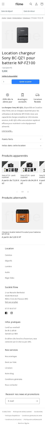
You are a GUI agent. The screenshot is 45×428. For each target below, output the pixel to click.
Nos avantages (11, 356)
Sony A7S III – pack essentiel (28, 176)
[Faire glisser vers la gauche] (17, 192)
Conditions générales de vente (32, 416)
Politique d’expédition (12, 416)
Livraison (8, 368)
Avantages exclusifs (22, 100)
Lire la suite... (7, 131)
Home (4, 18)
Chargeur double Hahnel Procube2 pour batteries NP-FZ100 (21, 233)
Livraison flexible (38, 100)
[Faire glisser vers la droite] (28, 192)
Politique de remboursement (22, 412)
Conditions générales (13, 379)
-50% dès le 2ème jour (7, 100)
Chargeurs (26, 18)
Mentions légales (23, 423)
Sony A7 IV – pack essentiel (8, 176)
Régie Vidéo (9, 278)
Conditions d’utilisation (14, 419)
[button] (3, 4)
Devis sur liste (10, 362)
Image (9, 18)
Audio (7, 272)
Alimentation (17, 18)
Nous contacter (11, 385)
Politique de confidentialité (33, 419)
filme (9, 412)
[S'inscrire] (37, 401)
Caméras (8, 255)
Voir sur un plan (11, 302)
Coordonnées (38, 412)
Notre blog (9, 373)
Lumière (8, 266)
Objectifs (8, 261)
